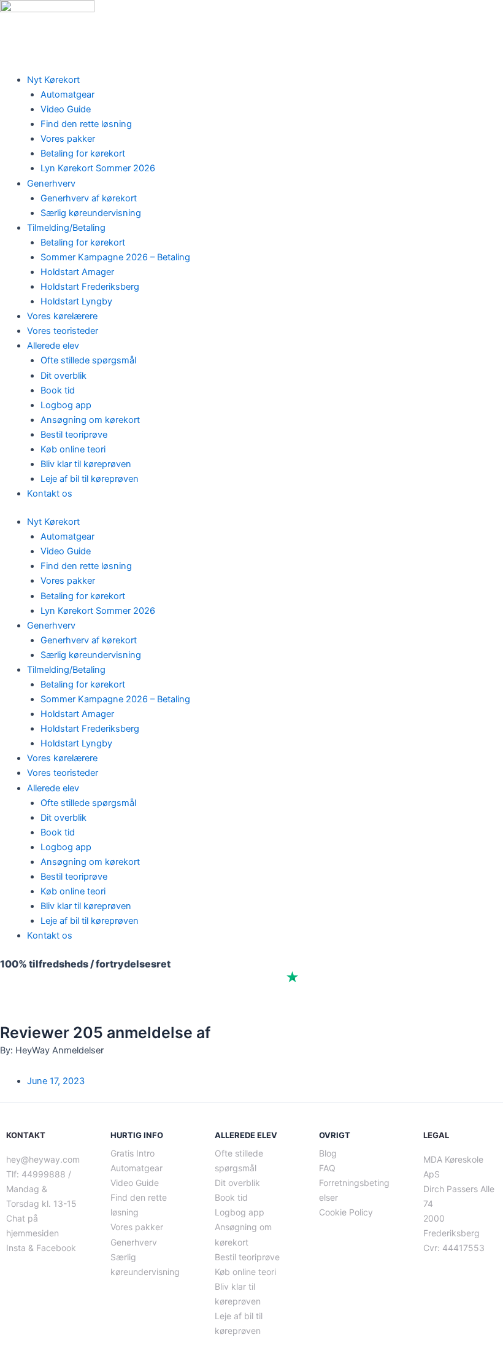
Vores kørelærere (62, 316)
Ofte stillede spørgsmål (88, 360)
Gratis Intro (132, 1153)
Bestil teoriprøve (73, 434)
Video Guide (65, 109)
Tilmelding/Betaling (66, 227)
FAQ (327, 1168)
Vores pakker (67, 138)
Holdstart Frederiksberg (89, 286)
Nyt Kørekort (53, 79)
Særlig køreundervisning (90, 213)
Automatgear (67, 94)
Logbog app (65, 405)
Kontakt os (49, 493)
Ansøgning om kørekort (90, 419)
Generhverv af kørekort (88, 198)
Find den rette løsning (86, 124)
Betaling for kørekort (82, 153)
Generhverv (51, 183)
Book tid (57, 390)
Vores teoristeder (62, 330)
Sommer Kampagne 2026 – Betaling (115, 257)
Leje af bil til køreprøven (89, 478)
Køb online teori (73, 449)
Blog (328, 1153)
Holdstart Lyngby (76, 301)
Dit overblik (63, 375)
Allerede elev (53, 345)
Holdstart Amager (77, 271)
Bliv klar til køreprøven (85, 464)
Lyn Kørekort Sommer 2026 (97, 168)
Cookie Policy (346, 1212)
